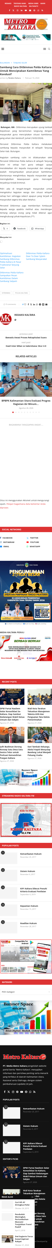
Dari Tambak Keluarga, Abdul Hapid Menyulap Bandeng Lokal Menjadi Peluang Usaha (39, 750)
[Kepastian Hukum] (8, 910)
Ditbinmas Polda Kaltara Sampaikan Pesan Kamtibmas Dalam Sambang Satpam (11, 276)
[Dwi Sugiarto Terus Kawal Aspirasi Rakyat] (7, 1239)
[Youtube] (26, 10)
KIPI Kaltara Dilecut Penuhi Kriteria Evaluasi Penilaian (33, 890)
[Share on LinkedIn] (34, 304)
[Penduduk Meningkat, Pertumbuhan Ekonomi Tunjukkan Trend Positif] (7, 1217)
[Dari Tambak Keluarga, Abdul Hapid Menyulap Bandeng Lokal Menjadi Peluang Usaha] (40, 735)
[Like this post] (25, 304)
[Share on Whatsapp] (37, 304)
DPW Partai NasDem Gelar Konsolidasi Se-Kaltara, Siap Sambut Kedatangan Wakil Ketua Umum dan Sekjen (12, 714)
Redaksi (8, 3)
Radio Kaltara (20, 6)
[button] (2, 387)
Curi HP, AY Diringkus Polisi (22, 1203)
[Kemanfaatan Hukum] (8, 858)
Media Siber (33, 3)
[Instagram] (17, 10)
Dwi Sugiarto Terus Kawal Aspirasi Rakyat (24, 1239)
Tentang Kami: (20, 3)
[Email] (30, 10)
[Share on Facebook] (28, 304)
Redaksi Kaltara (14, 78)
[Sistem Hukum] (8, 875)
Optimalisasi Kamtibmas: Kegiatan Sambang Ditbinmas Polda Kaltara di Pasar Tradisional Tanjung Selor (10, 260)
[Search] (49, 49)
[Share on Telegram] (40, 304)
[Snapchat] (34, 10)
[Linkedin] (21, 10)
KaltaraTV (33, 6)
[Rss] (42, 10)
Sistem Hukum (27, 871)
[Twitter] (13, 10)
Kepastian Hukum (29, 906)
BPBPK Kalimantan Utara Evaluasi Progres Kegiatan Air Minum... (26, 402)
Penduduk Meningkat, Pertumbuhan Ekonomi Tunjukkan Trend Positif (23, 1220)
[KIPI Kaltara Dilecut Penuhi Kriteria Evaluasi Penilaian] (8, 893)
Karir (42, 3)
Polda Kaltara (21, 293)
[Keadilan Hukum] (8, 927)
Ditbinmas (6, 293)
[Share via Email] (46, 304)
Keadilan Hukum (28, 923)
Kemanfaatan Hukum (31, 853)
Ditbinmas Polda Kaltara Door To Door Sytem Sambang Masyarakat (37, 256)
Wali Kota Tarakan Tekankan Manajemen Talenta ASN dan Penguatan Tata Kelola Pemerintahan (39, 714)
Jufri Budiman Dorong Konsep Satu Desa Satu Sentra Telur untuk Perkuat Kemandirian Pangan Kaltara (11, 752)
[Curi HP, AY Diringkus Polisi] (7, 1205)
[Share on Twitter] (31, 304)
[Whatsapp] (38, 10)
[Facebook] (9, 10)
